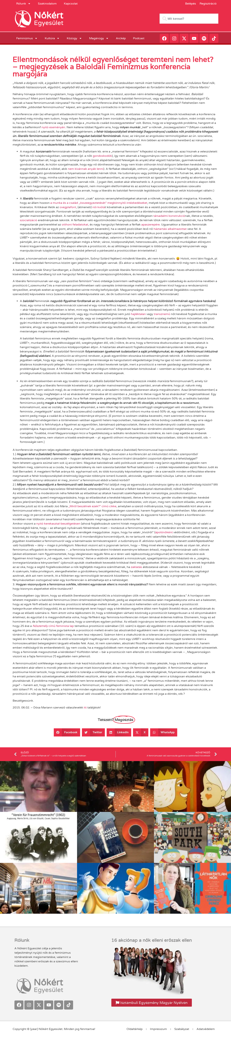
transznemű (162, 314)
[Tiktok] (213, 38)
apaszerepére (150, 224)
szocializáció (28, 220)
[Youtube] (194, 38)
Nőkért (48, 15)
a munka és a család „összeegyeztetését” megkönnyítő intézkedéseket (98, 203)
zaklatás (136, 567)
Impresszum (158, 1029)
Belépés (190, 3)
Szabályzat (181, 1029)
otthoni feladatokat (74, 224)
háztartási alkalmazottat (170, 229)
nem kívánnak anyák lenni (85, 169)
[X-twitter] (184, 38)
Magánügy (96, 38)
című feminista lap (53, 626)
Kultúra (50, 38)
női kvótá (98, 207)
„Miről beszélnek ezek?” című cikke (92, 506)
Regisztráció (208, 3)
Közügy (72, 38)
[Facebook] (164, 38)
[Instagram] (174, 38)
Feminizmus (24, 38)
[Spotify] (203, 38)
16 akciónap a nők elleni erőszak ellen (151, 940)
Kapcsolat (71, 3)
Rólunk (21, 3)
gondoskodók (102, 156)
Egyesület (48, 23)
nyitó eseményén (53, 127)
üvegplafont (68, 207)
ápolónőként (164, 532)
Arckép (121, 38)
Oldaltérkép (135, 1029)
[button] (67, 732)
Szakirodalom (47, 3)
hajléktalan (138, 314)
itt (85, 707)
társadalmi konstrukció (169, 216)
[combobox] (189, 19)
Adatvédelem (206, 1029)
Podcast (138, 38)
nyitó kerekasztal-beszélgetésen (58, 523)
